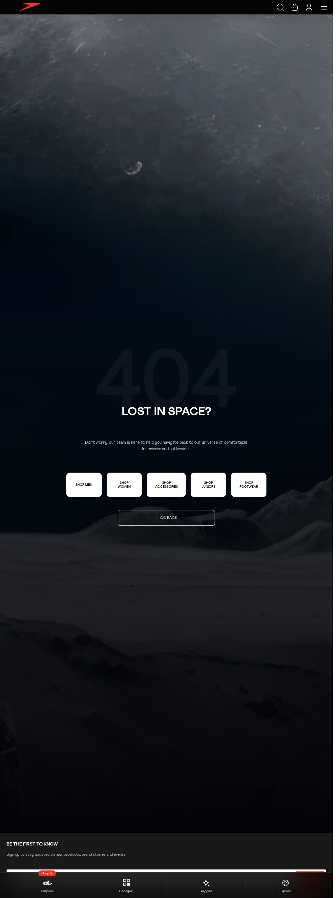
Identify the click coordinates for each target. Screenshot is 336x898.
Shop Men (83, 484)
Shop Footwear (249, 484)
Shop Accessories (166, 484)
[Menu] (323, 7)
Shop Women (124, 484)
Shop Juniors (208, 484)
